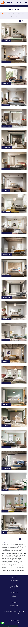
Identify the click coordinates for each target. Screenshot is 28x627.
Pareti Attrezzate (14, 592)
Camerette (14, 598)
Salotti (14, 593)
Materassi (14, 603)
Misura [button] (14, 13)
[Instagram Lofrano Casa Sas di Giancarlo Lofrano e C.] (20, 2)
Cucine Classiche (14, 587)
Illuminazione (14, 601)
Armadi (14, 596)
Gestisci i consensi (13, 626)
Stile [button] (19, 13)
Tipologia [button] (24, 13)
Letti (14, 595)
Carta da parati (14, 605)
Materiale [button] (9, 13)
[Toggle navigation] (26, 2)
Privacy (2, 626)
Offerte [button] (18, 16)
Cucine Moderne (14, 586)
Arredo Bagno (14, 606)
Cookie (6, 626)
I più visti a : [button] (11, 16)
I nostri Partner (14, 579)
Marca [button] (3, 13)
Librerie (14, 590)
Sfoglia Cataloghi (14, 580)
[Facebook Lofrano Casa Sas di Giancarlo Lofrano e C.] (18, 2)
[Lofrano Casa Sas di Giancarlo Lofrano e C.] (6, 2)
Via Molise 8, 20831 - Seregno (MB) (12, 611)
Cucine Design (14, 585)
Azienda (14, 577)
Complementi (14, 602)
